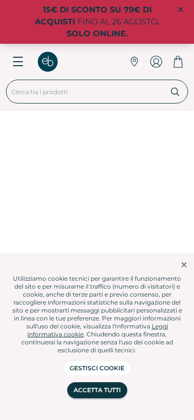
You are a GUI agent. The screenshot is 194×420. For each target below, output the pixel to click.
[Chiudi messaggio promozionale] (181, 10)
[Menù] (18, 62)
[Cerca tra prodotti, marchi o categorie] (175, 92)
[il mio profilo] (156, 62)
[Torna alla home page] (53, 62)
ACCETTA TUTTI (97, 390)
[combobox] (84, 91)
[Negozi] (134, 62)
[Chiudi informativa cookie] (184, 265)
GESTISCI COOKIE (97, 368)
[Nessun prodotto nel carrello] (178, 62)
